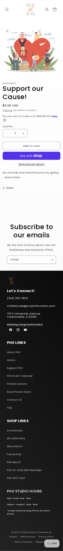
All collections (16, 438)
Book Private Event (19, 392)
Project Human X (30, 532)
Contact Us (14, 400)
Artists (11, 360)
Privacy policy (46, 536)
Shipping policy (44, 541)
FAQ (9, 407)
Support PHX (15, 368)
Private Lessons (17, 384)
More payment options (31, 164)
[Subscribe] (52, 260)
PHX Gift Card (16, 478)
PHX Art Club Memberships (24, 470)
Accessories (15, 430)
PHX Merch (14, 462)
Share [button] (10, 188)
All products (15, 446)
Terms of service (23, 541)
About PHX (13, 352)
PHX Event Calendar (20, 376)
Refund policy (27, 536)
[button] (7, 9)
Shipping (7, 110)
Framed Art (14, 454)
